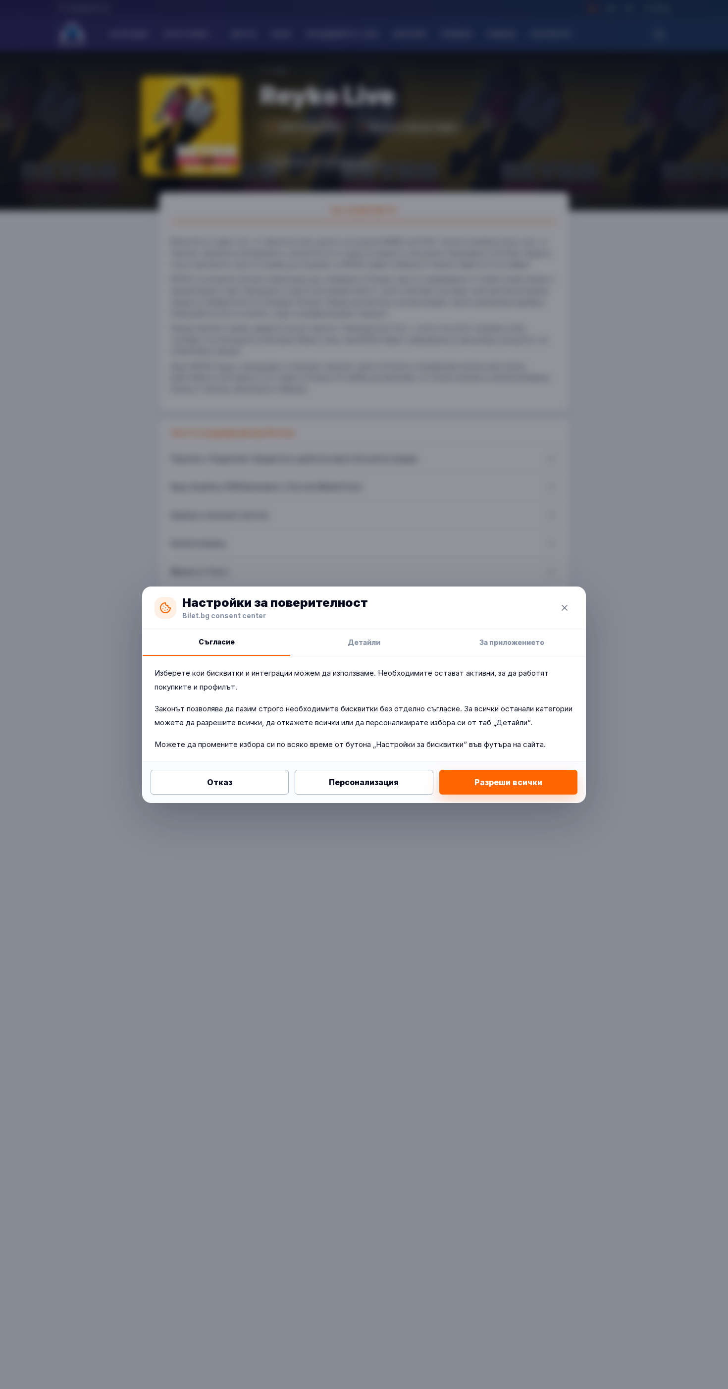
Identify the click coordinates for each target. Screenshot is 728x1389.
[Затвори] (564, 608)
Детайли (364, 642)
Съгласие (217, 642)
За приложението (511, 642)
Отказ (219, 782)
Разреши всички (508, 782)
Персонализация (364, 782)
